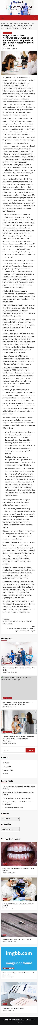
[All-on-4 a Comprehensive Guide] (19, 994)
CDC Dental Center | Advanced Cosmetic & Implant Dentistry (19, 788)
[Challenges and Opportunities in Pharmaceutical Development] (19, 958)
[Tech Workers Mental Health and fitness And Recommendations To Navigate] (19, 688)
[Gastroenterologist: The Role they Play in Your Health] (19, 654)
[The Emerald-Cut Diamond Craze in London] (19, 925)
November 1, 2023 (12, 706)
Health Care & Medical (8, 968)
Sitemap (5, 774)
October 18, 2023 (12, 743)
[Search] (35, 17)
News (4, 934)
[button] (3, 17)
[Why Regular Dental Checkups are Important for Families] (19, 889)
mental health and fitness (19, 78)
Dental (4, 863)
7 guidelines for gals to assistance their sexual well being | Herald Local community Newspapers (19, 739)
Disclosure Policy (8, 770)
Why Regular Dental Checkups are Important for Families (18, 793)
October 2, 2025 (11, 907)
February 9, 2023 (12, 48)
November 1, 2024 (12, 941)
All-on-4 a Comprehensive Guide (13, 807)
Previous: (17, 621)
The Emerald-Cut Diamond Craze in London (16, 798)
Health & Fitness (7, 32)
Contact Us (6, 763)
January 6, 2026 (11, 872)
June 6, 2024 (11, 977)
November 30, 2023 (12, 672)
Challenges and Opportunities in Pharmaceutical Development (18, 803)
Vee (5, 48)
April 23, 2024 (11, 1010)
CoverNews (27, 1019)
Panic (5, 118)
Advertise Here (8, 766)
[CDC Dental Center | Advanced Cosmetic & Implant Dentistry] (19, 854)
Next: (21, 628)
